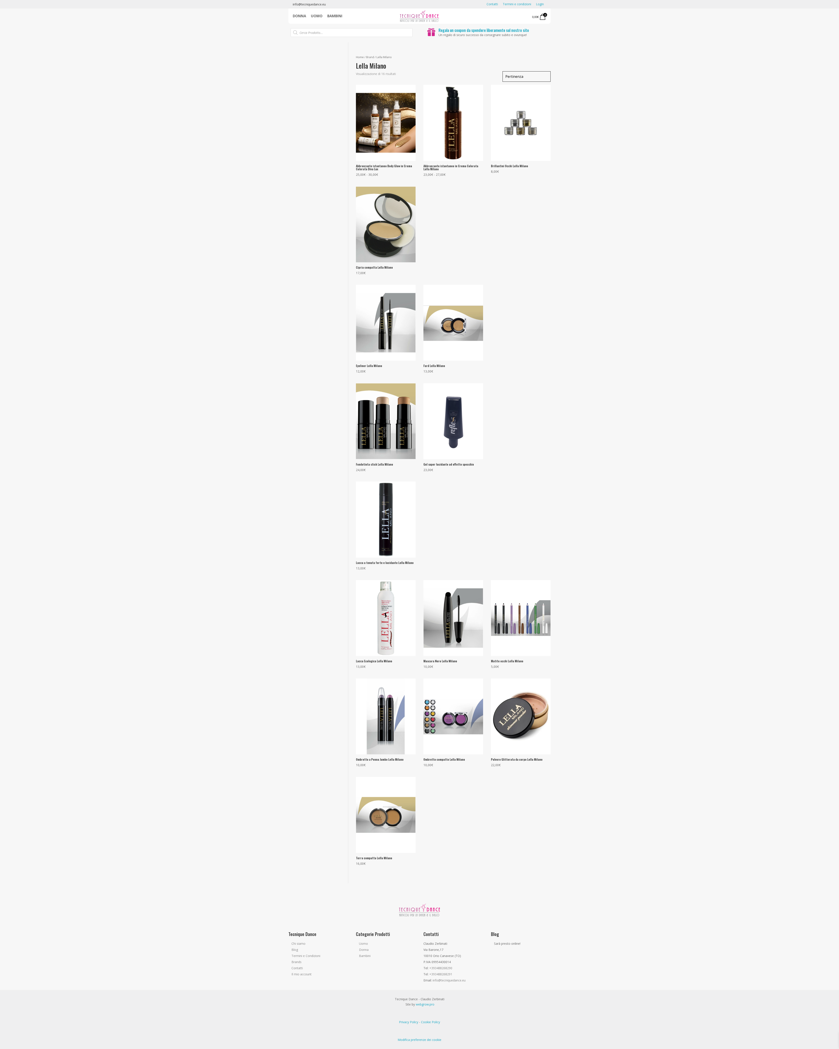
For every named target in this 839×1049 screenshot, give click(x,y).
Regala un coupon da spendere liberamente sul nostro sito (484, 30)
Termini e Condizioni (305, 956)
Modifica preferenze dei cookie (419, 1040)
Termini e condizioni (517, 4)
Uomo (316, 16)
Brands (296, 962)
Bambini (334, 16)
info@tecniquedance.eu (309, 4)
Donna (299, 16)
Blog (294, 950)
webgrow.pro (425, 1004)
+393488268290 (440, 968)
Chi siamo (298, 943)
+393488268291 (440, 974)
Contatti (492, 4)
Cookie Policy (430, 1022)
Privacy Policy (408, 1022)
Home (360, 57)
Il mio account (301, 974)
